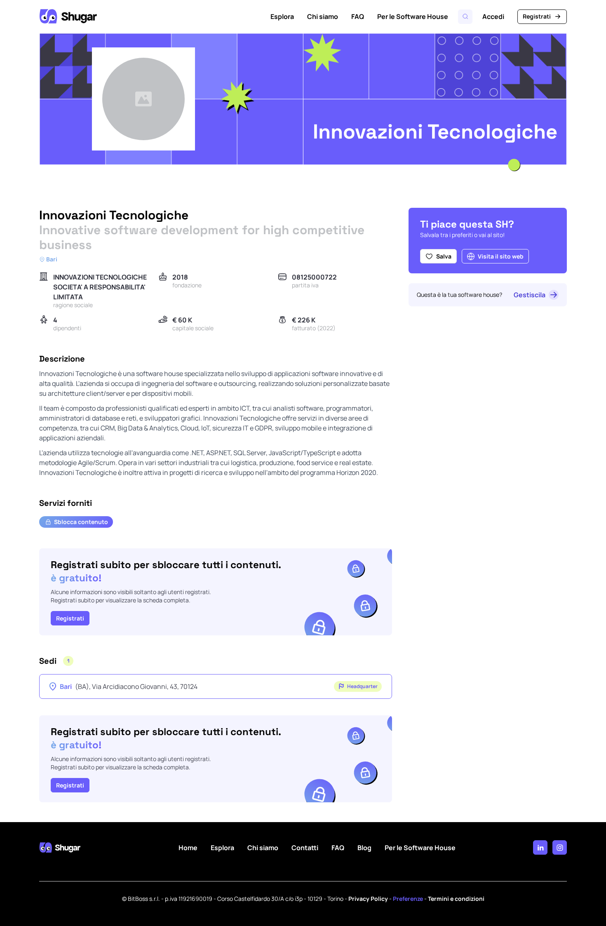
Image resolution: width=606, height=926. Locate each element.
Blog (364, 847)
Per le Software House (412, 16)
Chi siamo (322, 16)
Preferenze (408, 898)
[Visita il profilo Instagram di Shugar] (559, 847)
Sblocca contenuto (81, 522)
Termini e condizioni (456, 898)
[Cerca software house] (465, 16)
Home (188, 847)
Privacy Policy (368, 898)
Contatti (304, 847)
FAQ (357, 16)
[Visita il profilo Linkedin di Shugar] (540, 847)
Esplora (282, 16)
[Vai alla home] (68, 16)
